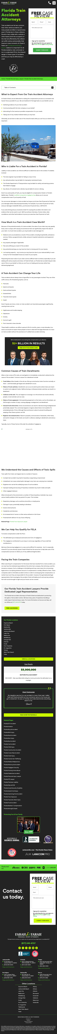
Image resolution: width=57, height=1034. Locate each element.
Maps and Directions (8, 967)
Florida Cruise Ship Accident (12, 753)
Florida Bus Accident (10, 741)
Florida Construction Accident (12, 750)
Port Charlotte (8, 646)
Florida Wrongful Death (10, 808)
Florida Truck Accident (10, 802)
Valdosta (35, 998)
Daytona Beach (8, 623)
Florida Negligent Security (11, 767)
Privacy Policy (48, 44)
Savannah (35, 995)
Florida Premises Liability (11, 782)
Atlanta (35, 991)
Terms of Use (38, 44)
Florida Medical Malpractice (12, 761)
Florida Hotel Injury (9, 756)
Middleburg (7, 637)
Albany (35, 986)
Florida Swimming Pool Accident (13, 794)
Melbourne (7, 635)
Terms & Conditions (28, 1021)
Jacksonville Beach (9, 631)
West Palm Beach (9, 652)
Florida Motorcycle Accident (12, 764)
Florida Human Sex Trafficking (12, 758)
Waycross (36, 1000)
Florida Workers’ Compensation (13, 805)
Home (3, 78)
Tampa (6, 650)
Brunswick (36, 993)
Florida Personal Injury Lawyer (14, 78)
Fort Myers (7, 625)
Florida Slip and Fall (9, 785)
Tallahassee (21, 1007)
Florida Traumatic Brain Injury (12, 799)
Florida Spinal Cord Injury (11, 791)
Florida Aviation (8, 726)
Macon (40, 972)
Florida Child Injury (9, 747)
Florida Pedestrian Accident (12, 773)
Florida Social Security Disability (13, 788)
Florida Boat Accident (10, 735)
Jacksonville (7, 629)
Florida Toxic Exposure (10, 797)
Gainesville (7, 627)
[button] (54, 3)
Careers (28, 1020)
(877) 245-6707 (16, 602)
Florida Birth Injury (9, 732)
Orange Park (7, 639)
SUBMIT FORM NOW (42, 50)
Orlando (6, 641)
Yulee (5, 654)
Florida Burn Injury (9, 738)
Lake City (6, 633)
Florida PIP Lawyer (9, 779)
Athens (35, 989)
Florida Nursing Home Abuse (12, 770)
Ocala (5, 644)
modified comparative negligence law (24, 195)
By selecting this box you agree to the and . (42, 43)
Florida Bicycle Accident (11, 729)
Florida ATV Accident (10, 723)
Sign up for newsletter (38, 41)
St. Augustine (7, 648)
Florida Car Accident (10, 744)
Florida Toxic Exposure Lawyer (18, 521)
